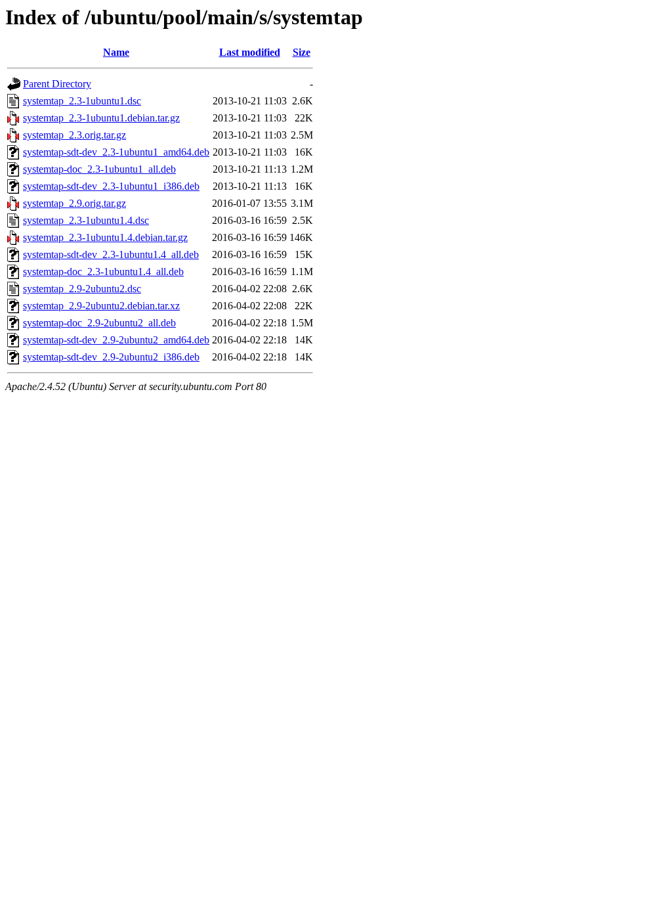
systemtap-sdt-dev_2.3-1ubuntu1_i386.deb (111, 186)
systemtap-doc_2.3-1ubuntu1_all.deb (99, 169)
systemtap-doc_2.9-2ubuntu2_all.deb (99, 322)
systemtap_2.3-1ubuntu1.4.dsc (86, 220)
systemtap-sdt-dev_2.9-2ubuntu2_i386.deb (111, 356)
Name (116, 52)
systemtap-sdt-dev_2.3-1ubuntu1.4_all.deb (111, 254)
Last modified (249, 52)
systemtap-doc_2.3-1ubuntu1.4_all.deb (103, 271)
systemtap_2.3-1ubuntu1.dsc (82, 100)
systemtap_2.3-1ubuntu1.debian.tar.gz (101, 117)
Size (301, 52)
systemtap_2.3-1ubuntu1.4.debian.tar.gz (105, 237)
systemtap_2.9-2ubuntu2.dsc (82, 288)
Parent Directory (57, 83)
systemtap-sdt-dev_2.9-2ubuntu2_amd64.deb (116, 339)
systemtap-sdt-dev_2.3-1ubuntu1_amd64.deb (116, 152)
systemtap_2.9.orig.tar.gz (74, 203)
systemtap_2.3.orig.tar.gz (74, 135)
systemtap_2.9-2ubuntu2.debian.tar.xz (101, 305)
